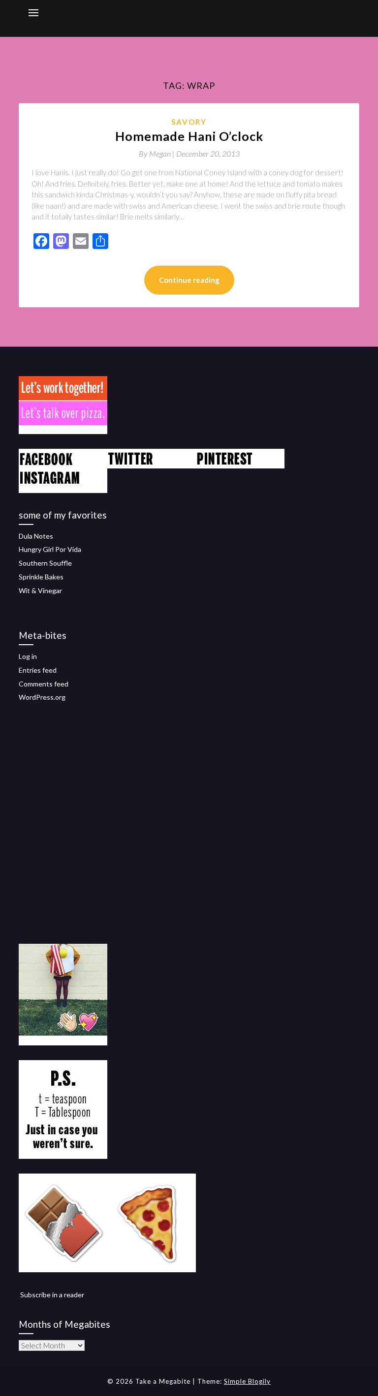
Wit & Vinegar (40, 590)
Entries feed (38, 670)
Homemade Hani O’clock (189, 136)
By (157, 153)
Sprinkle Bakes (41, 577)
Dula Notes (36, 536)
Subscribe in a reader (52, 1294)
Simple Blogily (247, 1381)
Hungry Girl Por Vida (50, 549)
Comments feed (43, 684)
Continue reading (189, 279)
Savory (189, 121)
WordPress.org (42, 697)
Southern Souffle (45, 563)
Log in (28, 656)
